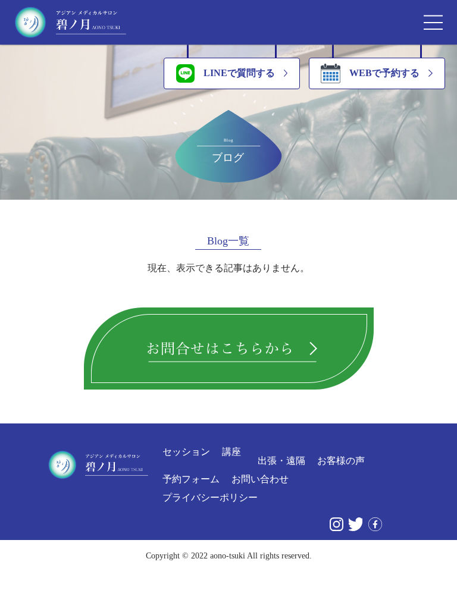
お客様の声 (341, 461)
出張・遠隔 (281, 461)
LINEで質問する (239, 73)
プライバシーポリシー (210, 498)
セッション (186, 452)
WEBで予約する (384, 73)
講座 (231, 452)
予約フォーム (191, 479)
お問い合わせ (260, 479)
